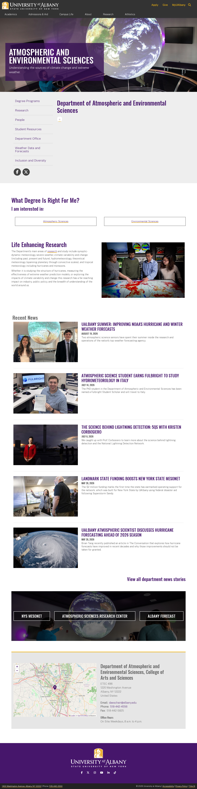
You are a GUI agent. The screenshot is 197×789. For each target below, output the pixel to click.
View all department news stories (156, 579)
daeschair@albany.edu (123, 702)
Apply (154, 4)
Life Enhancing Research (39, 244)
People (20, 120)
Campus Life (66, 14)
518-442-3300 (55, 786)
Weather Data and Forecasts (27, 149)
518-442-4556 (118, 706)
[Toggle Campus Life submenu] (79, 14)
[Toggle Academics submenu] (22, 14)
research (52, 251)
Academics (11, 14)
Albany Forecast (161, 616)
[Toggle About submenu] (97, 14)
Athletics (130, 14)
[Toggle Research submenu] (119, 14)
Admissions (38, 14)
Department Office (28, 138)
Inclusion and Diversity (30, 160)
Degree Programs (27, 101)
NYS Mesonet (32, 616)
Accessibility (168, 786)
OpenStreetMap (83, 716)
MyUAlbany (178, 4)
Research (108, 14)
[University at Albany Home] (30, 5)
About (88, 14)
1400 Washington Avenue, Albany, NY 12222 (21, 786)
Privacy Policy (181, 786)
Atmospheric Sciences (55, 221)
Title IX (192, 786)
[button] (55, 687)
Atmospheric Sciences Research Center (94, 616)
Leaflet (72, 716)
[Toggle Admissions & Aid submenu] (53, 14)
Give (165, 4)
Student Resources (28, 129)
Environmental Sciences (144, 221)
